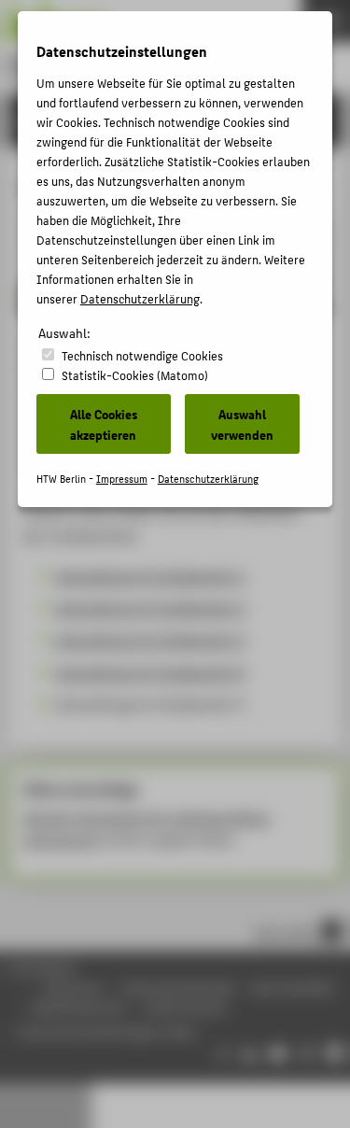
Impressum (121, 478)
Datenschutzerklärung (140, 298)
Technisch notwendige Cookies (142, 355)
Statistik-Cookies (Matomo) (135, 375)
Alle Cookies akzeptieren (103, 423)
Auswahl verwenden (242, 423)
